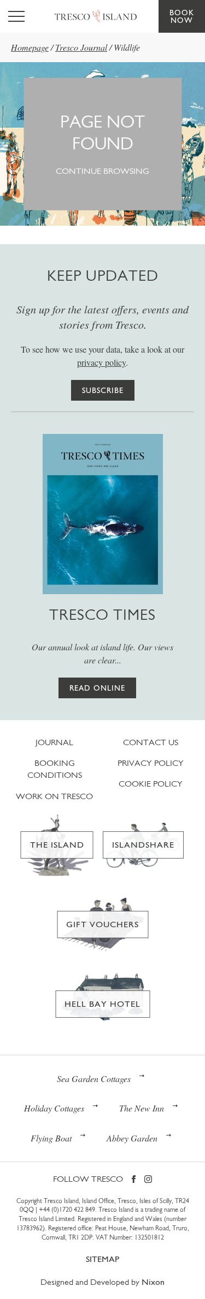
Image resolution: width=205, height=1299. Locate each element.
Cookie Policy (151, 783)
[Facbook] (134, 1180)
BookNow (181, 16)
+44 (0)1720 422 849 (67, 1209)
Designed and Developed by (102, 1282)
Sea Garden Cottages (94, 1078)
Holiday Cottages (54, 1108)
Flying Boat (51, 1138)
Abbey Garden (132, 1138)
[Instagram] (148, 1180)
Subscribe (103, 390)
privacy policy (101, 362)
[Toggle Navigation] (16, 16)
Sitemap (102, 1259)
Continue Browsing (102, 171)
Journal (54, 742)
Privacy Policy (151, 763)
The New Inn (141, 1108)
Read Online (97, 688)
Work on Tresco (54, 796)
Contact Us (150, 742)
